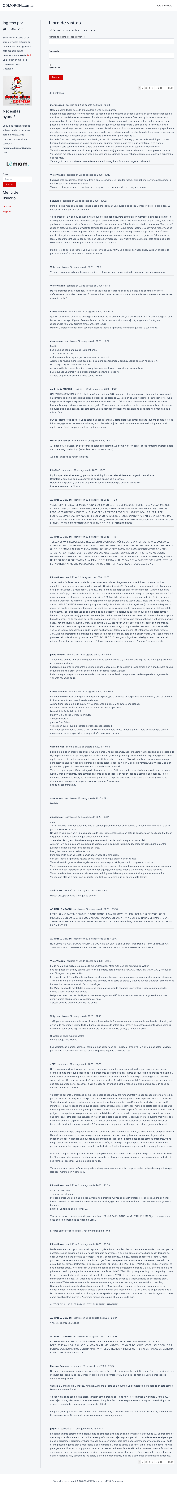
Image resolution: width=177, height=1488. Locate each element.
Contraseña (54, 51)
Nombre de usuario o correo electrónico (67, 37)
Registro (7, 211)
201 (160, 88)
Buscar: (6, 174)
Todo (170, 88)
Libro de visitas (164, 5)
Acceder (7, 206)
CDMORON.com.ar (19, 5)
